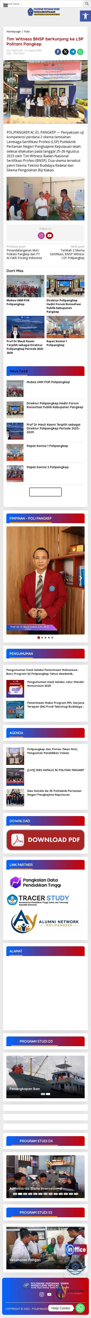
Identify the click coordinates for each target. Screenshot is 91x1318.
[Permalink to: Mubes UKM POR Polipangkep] (25, 286)
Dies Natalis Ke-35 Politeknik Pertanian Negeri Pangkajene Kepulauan (54, 792)
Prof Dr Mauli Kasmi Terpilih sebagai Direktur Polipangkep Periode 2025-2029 (25, 347)
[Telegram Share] (73, 52)
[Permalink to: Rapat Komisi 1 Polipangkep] (65, 327)
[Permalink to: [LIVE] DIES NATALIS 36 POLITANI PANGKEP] (15, 776)
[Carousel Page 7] (45, 1194)
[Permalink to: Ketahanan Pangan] (45, 1248)
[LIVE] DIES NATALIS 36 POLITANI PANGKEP (55, 770)
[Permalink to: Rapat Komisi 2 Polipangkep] (15, 473)
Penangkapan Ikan (25, 1089)
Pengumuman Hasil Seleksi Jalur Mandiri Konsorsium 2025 (55, 683)
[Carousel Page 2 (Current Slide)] (48, 1094)
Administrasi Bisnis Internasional (36, 1188)
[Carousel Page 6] (40, 1194)
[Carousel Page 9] (56, 1194)
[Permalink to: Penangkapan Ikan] (45, 1077)
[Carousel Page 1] (43, 1094)
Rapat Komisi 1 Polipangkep (57, 343)
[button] (85, 16)
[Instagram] (41, 235)
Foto (27, 31)
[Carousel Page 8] (50, 1194)
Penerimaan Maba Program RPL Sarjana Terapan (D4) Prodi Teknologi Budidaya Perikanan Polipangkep (55, 704)
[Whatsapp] (80, 52)
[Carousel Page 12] (71, 1194)
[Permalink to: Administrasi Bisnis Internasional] (45, 1176)
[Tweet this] (65, 52)
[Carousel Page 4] (30, 1194)
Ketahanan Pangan (25, 1260)
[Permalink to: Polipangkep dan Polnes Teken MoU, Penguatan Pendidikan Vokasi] (15, 756)
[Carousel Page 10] (61, 1194)
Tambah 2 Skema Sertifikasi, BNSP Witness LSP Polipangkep (67, 252)
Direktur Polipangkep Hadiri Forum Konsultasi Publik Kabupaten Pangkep (64, 306)
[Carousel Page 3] (25, 1194)
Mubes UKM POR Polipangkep (18, 302)
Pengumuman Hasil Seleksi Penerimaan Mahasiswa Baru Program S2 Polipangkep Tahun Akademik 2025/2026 (41, 672)
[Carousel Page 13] (76, 1194)
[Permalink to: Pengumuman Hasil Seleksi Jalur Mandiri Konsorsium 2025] (15, 688)
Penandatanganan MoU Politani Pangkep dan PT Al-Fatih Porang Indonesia (24, 252)
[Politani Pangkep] (45, 11)
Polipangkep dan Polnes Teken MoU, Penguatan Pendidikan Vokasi (52, 751)
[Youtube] (49, 235)
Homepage (14, 31)
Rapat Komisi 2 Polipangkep (48, 467)
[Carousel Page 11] (66, 1194)
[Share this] (58, 52)
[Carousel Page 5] (35, 1194)
